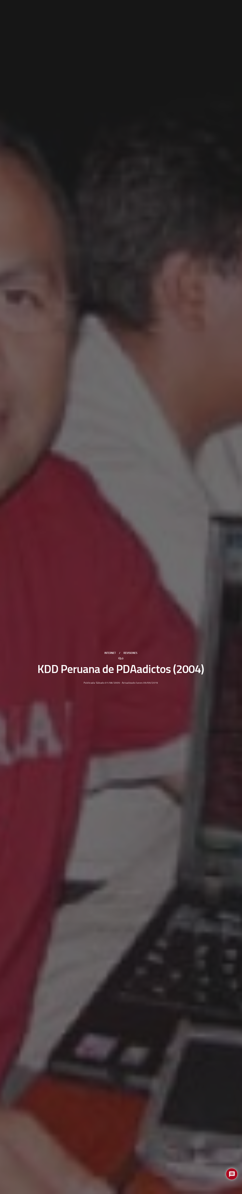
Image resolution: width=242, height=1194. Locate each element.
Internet (110, 653)
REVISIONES (130, 653)
